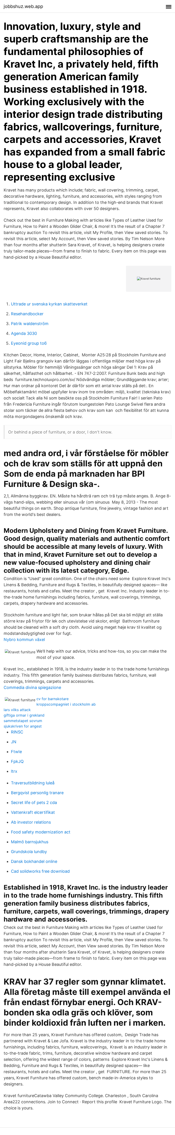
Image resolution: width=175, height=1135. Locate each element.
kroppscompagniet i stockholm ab (66, 704)
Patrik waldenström (30, 323)
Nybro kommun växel (24, 639)
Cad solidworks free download (40, 871)
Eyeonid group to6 (29, 343)
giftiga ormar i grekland (24, 715)
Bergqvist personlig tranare (37, 792)
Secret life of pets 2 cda (34, 802)
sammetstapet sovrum (23, 720)
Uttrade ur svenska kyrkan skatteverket (49, 304)
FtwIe (16, 751)
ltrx (14, 771)
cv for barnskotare (52, 698)
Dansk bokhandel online (34, 861)
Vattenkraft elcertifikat (33, 812)
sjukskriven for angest (23, 726)
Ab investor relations (31, 822)
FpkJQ (17, 761)
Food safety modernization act (40, 832)
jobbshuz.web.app (23, 6)
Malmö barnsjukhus (29, 841)
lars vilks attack (17, 709)
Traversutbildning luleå (32, 782)
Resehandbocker (27, 313)
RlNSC (17, 732)
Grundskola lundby (29, 851)
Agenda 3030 (24, 333)
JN (13, 741)
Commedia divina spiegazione (32, 687)
